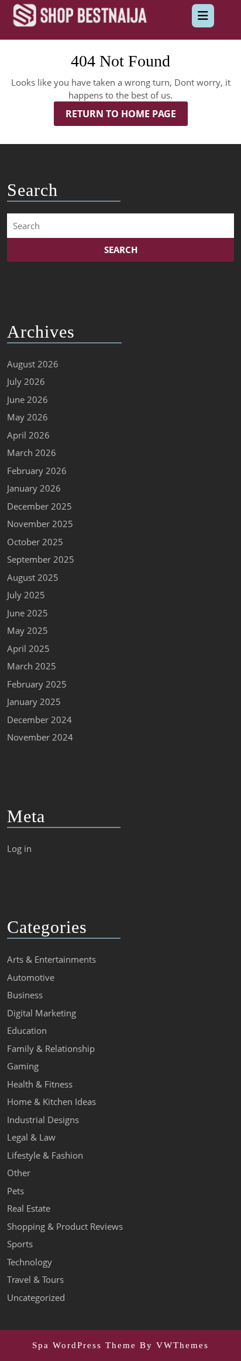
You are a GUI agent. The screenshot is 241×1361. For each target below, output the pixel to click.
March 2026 (31, 452)
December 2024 (39, 719)
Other (18, 1172)
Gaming (23, 1066)
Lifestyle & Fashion (45, 1155)
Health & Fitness (40, 1084)
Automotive (30, 977)
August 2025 (32, 577)
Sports (20, 1244)
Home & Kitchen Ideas (51, 1101)
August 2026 (32, 364)
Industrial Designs (43, 1119)
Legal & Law (31, 1137)
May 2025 (27, 630)
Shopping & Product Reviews (65, 1226)
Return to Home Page (127, 116)
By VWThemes (174, 1345)
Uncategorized (36, 1297)
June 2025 (27, 613)
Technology (29, 1262)
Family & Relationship (51, 1048)
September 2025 (40, 559)
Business (25, 995)
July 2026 (26, 381)
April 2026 (28, 435)
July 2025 (26, 595)
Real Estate (28, 1208)
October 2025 (35, 542)
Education (27, 1030)
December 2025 (39, 506)
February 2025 (37, 684)
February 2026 (37, 470)
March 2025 (31, 666)
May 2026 (27, 417)
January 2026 (34, 488)
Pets (15, 1191)
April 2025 (28, 648)
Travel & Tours (35, 1279)
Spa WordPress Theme (84, 1345)
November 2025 (40, 523)
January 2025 (34, 701)
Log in (19, 848)
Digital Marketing (41, 1013)
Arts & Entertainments (51, 959)
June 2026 (27, 399)
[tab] (203, 15)
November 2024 (40, 737)
